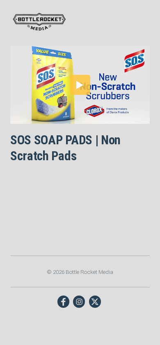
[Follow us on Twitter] (95, 301)
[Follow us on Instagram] (79, 301)
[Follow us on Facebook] (63, 301)
